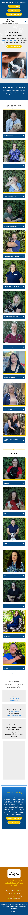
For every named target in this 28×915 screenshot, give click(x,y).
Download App (14, 10)
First (5, 748)
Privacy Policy (14, 906)
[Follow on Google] (17, 911)
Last (15, 748)
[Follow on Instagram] (14, 911)
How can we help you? (10, 762)
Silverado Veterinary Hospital (9, 40)
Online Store (14, 6)
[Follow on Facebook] (11, 911)
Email (6, 751)
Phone (6, 756)
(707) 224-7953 (15, 712)
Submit (7, 775)
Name (6, 744)
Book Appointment (14, 14)
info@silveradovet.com (14, 715)
